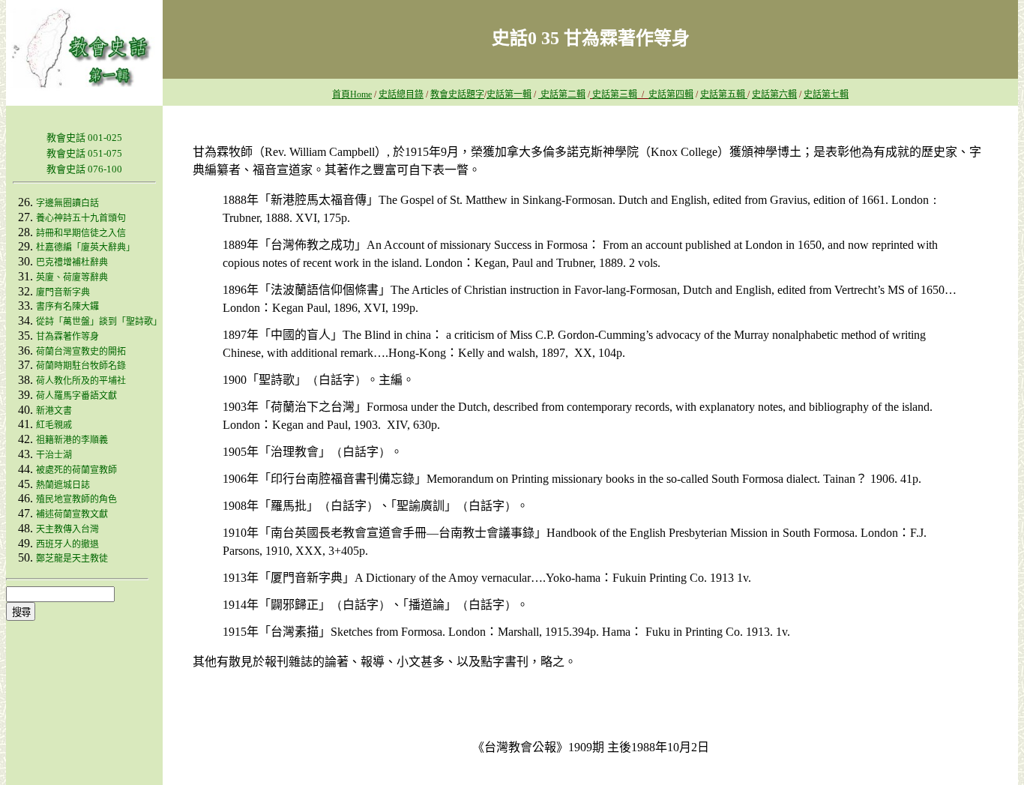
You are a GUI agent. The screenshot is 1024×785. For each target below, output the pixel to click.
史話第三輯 (614, 94)
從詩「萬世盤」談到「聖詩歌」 (99, 321)
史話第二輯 (561, 94)
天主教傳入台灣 (67, 529)
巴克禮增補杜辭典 (72, 262)
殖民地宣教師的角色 (76, 499)
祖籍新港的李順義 (72, 440)
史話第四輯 (670, 94)
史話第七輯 (826, 94)
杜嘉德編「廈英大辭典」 (85, 247)
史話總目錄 (401, 94)
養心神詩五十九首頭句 (81, 218)
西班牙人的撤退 (67, 544)
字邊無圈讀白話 (67, 203)
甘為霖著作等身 (67, 336)
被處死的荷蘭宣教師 (76, 470)
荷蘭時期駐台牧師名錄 (81, 366)
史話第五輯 (723, 94)
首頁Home (352, 94)
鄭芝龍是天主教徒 (72, 558)
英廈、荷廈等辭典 (72, 277)
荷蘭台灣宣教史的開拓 (81, 351)
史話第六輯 (774, 94)
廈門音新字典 (63, 292)
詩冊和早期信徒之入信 (81, 233)
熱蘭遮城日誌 (63, 485)
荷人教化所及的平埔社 (81, 381)
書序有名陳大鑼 (67, 306)
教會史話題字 (457, 94)
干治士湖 (54, 455)
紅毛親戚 (54, 425)
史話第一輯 (509, 94)
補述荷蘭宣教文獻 (72, 514)
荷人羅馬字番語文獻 (76, 396)
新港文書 (54, 411)
